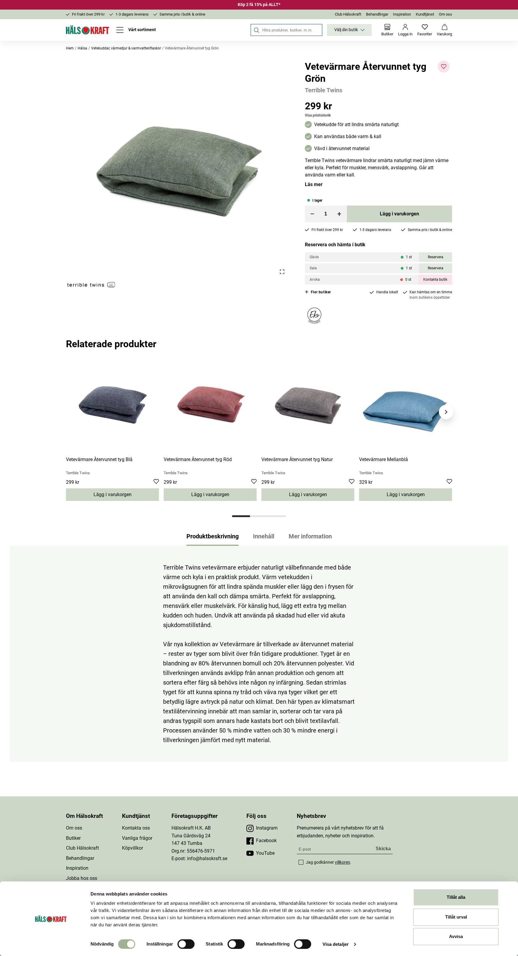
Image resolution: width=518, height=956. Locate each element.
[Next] (446, 412)
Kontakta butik (435, 279)
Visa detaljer (336, 944)
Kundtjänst (425, 14)
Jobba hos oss (81, 878)
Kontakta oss (136, 828)
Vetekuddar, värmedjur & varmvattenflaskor (126, 48)
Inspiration (402, 14)
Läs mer (314, 184)
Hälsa (82, 48)
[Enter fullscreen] (282, 271)
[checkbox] (301, 862)
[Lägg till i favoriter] (444, 67)
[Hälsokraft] (87, 29)
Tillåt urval (456, 916)
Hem (70, 48)
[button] (178, 168)
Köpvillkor (132, 848)
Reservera (435, 257)
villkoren (342, 862)
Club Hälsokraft (348, 14)
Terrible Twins (323, 90)
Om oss (445, 14)
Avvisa (456, 936)
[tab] (241, 516)
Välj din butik (346, 29)
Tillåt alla (456, 897)
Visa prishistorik (318, 115)
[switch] (186, 944)
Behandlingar (377, 14)
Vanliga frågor (137, 838)
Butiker (73, 838)
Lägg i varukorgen (399, 214)
